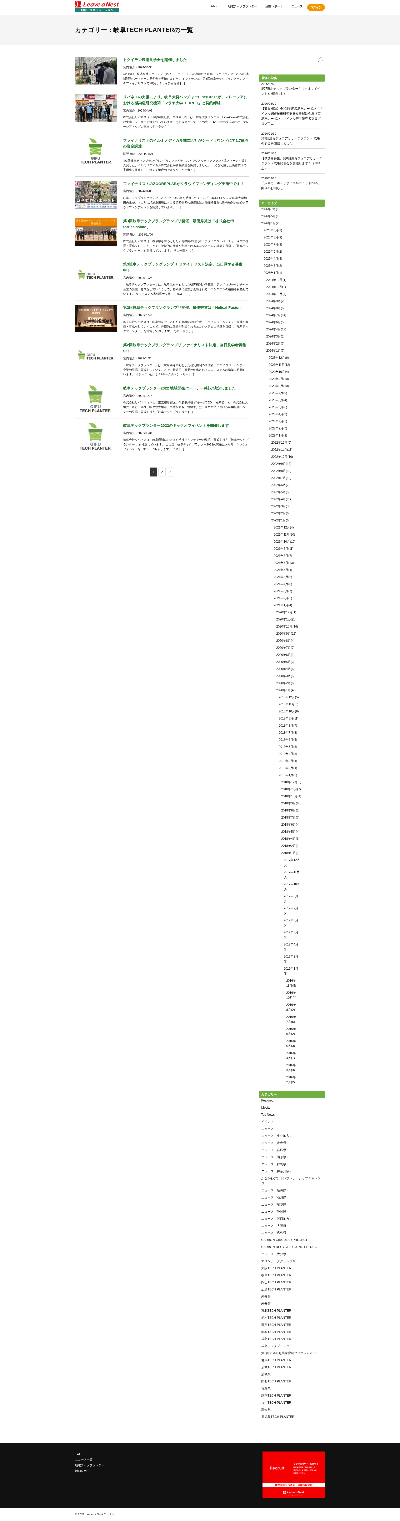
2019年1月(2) (288, 775)
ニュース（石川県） (275, 1197)
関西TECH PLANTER (276, 1381)
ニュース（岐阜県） (275, 1204)
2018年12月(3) (291, 782)
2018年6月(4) (290, 824)
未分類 (266, 1296)
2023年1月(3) (278, 435)
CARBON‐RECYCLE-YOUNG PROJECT (290, 1247)
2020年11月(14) (287, 619)
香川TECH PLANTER (276, 1402)
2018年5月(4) (290, 831)
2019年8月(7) (288, 725)
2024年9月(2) (275, 301)
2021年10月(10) (284, 541)
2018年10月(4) (291, 796)
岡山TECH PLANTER (276, 1282)
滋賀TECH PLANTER (276, 1324)
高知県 (266, 1409)
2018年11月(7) (291, 789)
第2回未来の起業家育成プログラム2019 (288, 1353)
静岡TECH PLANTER (276, 1395)
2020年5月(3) (285, 662)
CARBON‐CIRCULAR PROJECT (284, 1240)
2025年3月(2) (273, 265)
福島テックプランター (276, 1346)
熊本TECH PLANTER (276, 1332)
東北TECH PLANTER (276, 1310)
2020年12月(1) (286, 612)
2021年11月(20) (284, 534)
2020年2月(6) (285, 683)
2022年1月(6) (280, 520)
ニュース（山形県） (275, 1157)
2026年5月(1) (270, 216)
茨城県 (266, 1374)
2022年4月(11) (281, 499)
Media (265, 1107)
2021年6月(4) (283, 570)
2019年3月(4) (288, 761)
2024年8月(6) (275, 308)
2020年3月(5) (285, 676)
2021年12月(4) (284, 527)
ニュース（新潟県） (275, 1190)
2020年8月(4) (285, 640)
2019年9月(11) (288, 718)
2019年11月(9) (288, 704)
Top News (268, 1114)
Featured (267, 1100)
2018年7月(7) (290, 817)
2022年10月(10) (282, 456)
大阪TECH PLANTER (276, 1268)
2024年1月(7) (275, 350)
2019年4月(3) (288, 754)
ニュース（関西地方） (276, 1218)
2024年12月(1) (276, 280)
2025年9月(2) (273, 230)
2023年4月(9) (278, 414)
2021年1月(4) (283, 605)
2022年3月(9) (280, 506)
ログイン (316, 7)
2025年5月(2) (273, 251)
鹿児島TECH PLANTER (277, 1416)
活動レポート (274, 6)
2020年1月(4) (285, 690)
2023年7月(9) (278, 393)
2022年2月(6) (280, 513)
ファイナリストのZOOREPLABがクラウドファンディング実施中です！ (183, 184)
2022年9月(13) (281, 463)
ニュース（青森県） (275, 1143)
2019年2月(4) (288, 768)
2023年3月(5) (278, 421)
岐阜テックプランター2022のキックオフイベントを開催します (176, 425)
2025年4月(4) (273, 258)
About (215, 6)
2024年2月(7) (275, 343)
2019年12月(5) (289, 697)
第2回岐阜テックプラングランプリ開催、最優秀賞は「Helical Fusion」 (183, 307)
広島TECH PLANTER (276, 1289)
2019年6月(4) (288, 739)
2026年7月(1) (270, 209)
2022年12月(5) (281, 442)
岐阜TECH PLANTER (276, 1275)
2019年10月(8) (289, 711)
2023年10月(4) (279, 371)
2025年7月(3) (273, 244)
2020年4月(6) (285, 669)
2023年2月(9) (278, 428)
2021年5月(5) (283, 577)
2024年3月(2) (275, 336)
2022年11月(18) (281, 449)
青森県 (266, 1388)
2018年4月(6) (290, 838)
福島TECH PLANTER (276, 1339)
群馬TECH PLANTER (276, 1360)
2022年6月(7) (280, 485)
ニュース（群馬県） (275, 1164)
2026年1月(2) (270, 223)
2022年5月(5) (280, 492)
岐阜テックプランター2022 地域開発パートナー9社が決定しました (179, 388)
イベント (267, 1121)
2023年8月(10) (279, 386)
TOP (78, 1453)
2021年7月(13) (284, 562)
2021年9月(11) (283, 548)
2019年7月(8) (288, 732)
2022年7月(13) (281, 478)
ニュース (297, 6)
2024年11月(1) (276, 287)
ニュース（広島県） (275, 1232)
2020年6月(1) (285, 654)
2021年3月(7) (283, 591)
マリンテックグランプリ (278, 1261)
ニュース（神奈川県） (276, 1171)
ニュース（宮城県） (275, 1150)
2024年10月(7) (276, 294)
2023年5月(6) (278, 407)
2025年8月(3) (273, 237)
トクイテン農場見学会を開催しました (155, 60)
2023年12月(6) (279, 357)
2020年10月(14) (287, 626)
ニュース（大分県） (275, 1254)
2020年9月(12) (286, 633)
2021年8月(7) (283, 555)
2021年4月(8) (283, 584)
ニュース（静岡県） (275, 1211)
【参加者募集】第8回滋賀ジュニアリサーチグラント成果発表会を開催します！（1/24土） (291, 163)
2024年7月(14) (276, 315)
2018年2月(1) (290, 845)
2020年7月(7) (285, 647)
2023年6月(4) (278, 400)
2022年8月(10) (281, 471)
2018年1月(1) (290, 853)
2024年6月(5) (275, 322)
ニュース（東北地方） (276, 1136)
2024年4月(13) (276, 329)
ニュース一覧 (83, 1459)
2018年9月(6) (290, 803)
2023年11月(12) (279, 364)
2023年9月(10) (279, 379)
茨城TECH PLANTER (276, 1367)
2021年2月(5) (283, 598)
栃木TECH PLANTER (276, 1317)
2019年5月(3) (288, 746)
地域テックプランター (242, 6)
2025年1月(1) (273, 272)
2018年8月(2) (290, 810)
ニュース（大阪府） (275, 1225)
